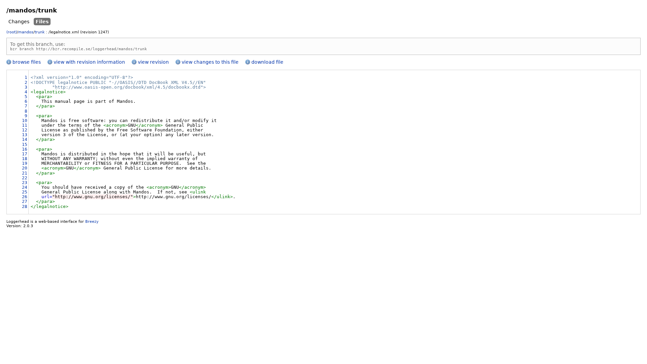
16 (24, 149)
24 (24, 187)
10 (24, 120)
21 (24, 173)
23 (24, 182)
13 (24, 134)
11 (24, 125)
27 (24, 201)
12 (24, 129)
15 (24, 144)
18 (24, 158)
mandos (25, 32)
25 (24, 191)
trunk (39, 32)
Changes (18, 21)
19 (24, 163)
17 (24, 153)
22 (24, 177)
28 (24, 206)
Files (42, 21)
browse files (26, 62)
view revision (153, 62)
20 (24, 168)
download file (267, 62)
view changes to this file (210, 62)
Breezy (92, 221)
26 (24, 196)
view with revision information (89, 62)
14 (24, 139)
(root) (11, 32)
